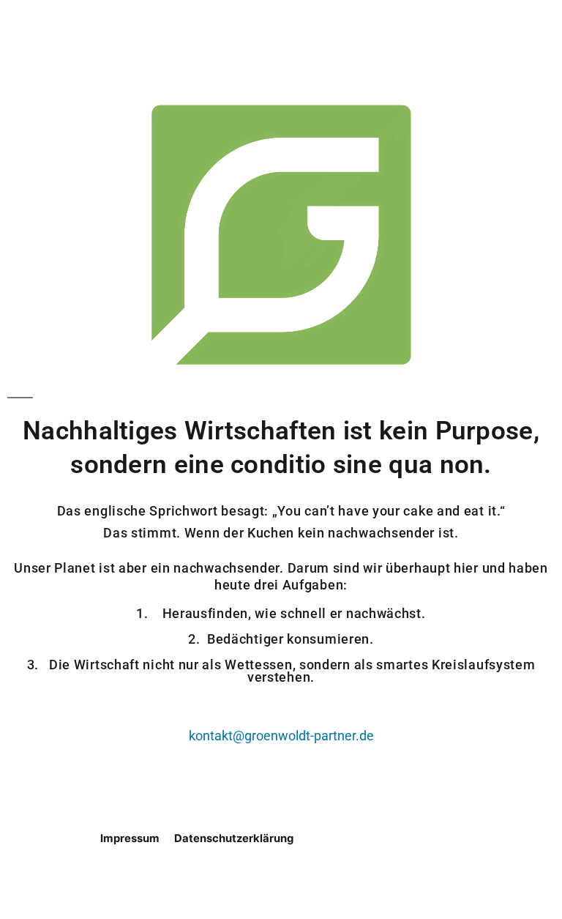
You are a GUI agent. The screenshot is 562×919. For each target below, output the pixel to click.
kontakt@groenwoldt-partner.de (281, 736)
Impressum (130, 838)
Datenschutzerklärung (233, 838)
